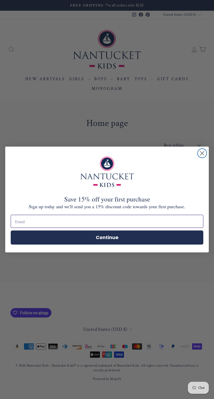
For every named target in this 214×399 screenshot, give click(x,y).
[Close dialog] (202, 153)
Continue (107, 237)
